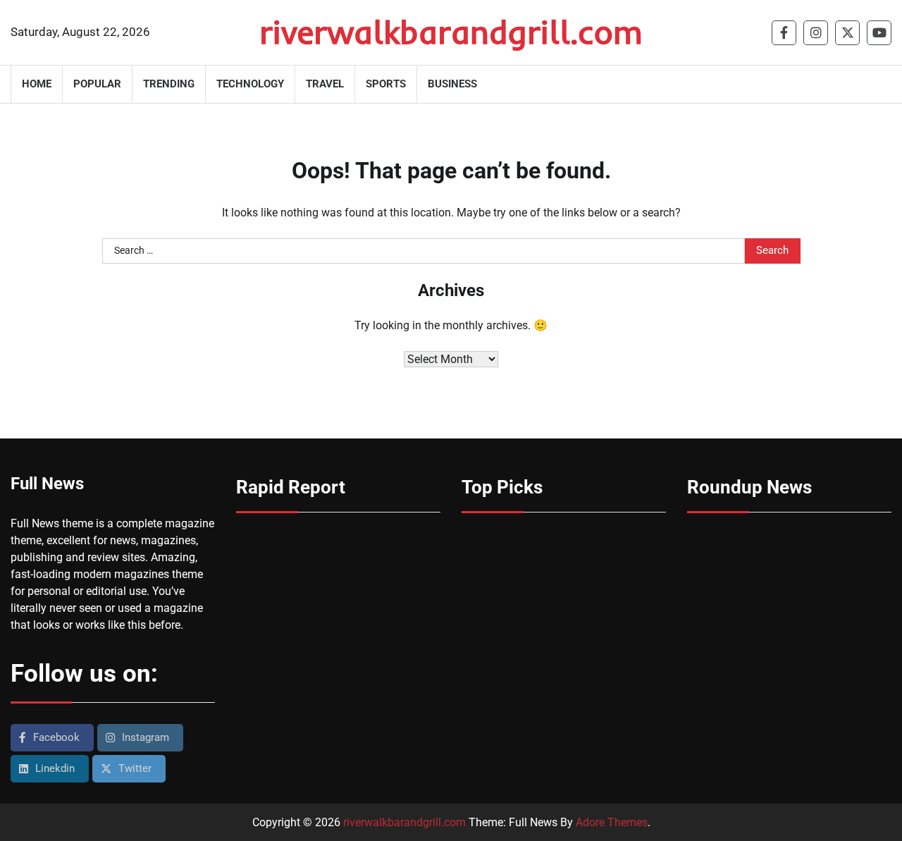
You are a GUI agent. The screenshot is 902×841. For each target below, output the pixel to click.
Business (452, 84)
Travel (325, 84)
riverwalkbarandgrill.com (451, 31)
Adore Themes (612, 822)
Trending (168, 84)
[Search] (880, 83)
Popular (97, 84)
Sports (386, 84)
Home (36, 84)
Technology (250, 84)
